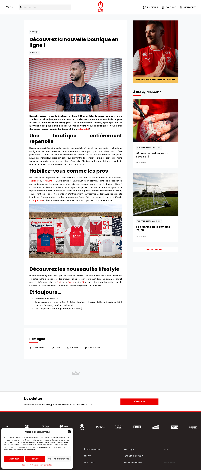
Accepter (14, 458)
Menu (10, 7)
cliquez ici (83, 129)
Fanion (60, 282)
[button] (69, 432)
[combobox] (45, 7)
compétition (37, 200)
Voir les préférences (58, 458)
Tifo (83, 282)
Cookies (25, 465)
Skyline (71, 282)
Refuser (35, 458)
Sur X (58, 347)
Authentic (49, 180)
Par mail (74, 347)
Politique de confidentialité (41, 465)
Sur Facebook (39, 347)
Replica (34, 180)
